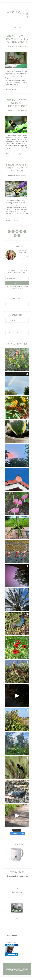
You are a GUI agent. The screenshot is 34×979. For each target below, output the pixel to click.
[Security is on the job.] (17, 479)
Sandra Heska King (17, 14)
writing (19, 154)
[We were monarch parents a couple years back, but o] (17, 407)
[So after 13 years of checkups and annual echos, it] (17, 503)
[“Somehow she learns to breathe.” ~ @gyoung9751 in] (17, 743)
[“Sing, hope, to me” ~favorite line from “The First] (17, 647)
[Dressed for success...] (17, 623)
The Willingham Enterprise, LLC (13, 969)
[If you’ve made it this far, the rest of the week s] (17, 791)
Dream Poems (14, 220)
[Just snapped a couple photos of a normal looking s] (17, 575)
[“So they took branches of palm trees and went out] (17, 599)
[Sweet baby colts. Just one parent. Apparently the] (17, 671)
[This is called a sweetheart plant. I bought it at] (17, 431)
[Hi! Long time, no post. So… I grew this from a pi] (17, 527)
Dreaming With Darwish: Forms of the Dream (17, 39)
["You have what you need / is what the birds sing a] (17, 767)
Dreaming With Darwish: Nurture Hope (17, 103)
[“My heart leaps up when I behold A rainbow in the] (17, 383)
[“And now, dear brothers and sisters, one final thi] (17, 359)
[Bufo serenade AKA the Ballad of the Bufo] (17, 695)
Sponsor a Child (11, 942)
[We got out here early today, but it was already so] (17, 551)
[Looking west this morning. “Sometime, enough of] (17, 455)
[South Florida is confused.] (17, 719)
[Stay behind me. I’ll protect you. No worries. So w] (17, 815)
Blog (12, 89)
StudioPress (19, 970)
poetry (15, 89)
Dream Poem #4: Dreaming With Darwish (17, 168)
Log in (23, 970)
